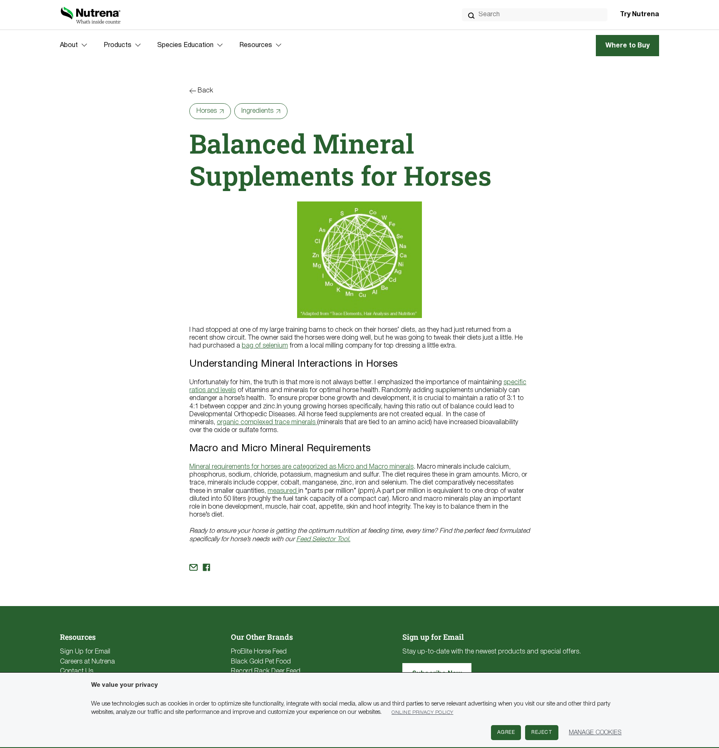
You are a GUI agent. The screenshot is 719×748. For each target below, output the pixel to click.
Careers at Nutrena (87, 662)
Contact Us (76, 671)
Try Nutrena (639, 14)
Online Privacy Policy (423, 712)
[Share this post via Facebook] (206, 567)
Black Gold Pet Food (261, 662)
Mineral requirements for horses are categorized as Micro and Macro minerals (301, 467)
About (69, 45)
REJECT (541, 732)
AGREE (506, 732)
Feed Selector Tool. (323, 539)
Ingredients (257, 111)
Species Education (185, 45)
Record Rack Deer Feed (265, 671)
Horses (206, 111)
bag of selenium (265, 346)
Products (117, 45)
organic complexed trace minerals (267, 422)
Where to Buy (627, 46)
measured (283, 491)
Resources (255, 45)
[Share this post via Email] (193, 567)
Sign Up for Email (85, 652)
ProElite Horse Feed (259, 652)
